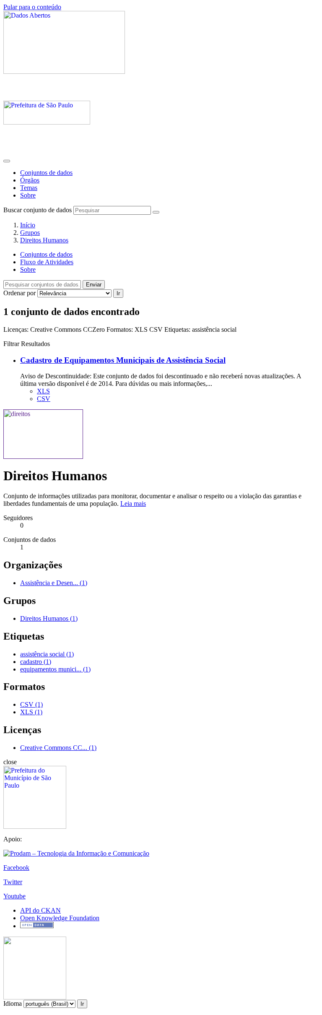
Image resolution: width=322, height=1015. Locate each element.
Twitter (12, 881)
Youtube (14, 896)
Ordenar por (19, 293)
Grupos (30, 232)
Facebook (16, 867)
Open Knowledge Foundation (59, 917)
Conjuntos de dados (46, 172)
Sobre (28, 195)
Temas (28, 187)
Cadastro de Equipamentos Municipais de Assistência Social (123, 360)
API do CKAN (40, 910)
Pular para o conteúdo (32, 6)
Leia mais (133, 503)
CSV (43, 398)
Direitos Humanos (44, 240)
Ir (118, 293)
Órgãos (29, 180)
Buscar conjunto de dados (37, 209)
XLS (43, 391)
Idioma (12, 1003)
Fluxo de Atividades (46, 261)
